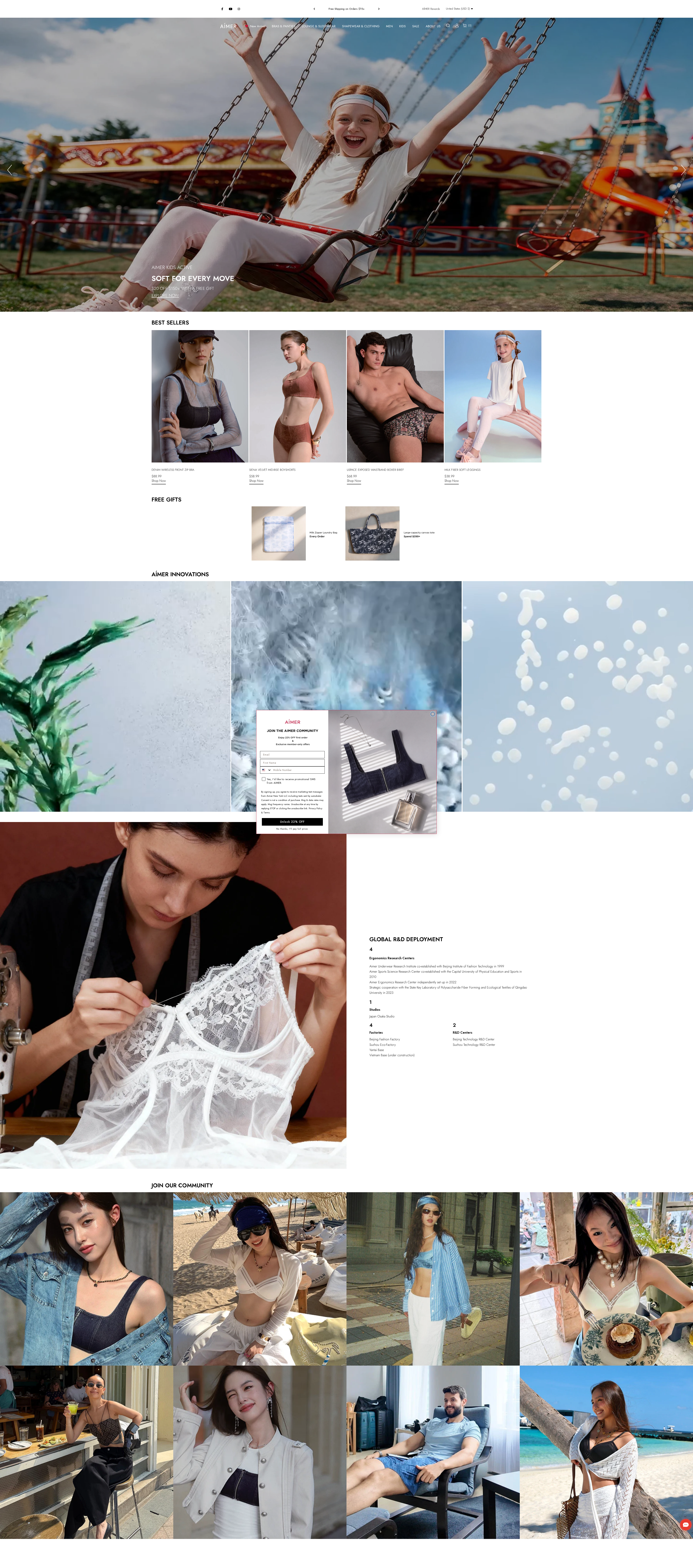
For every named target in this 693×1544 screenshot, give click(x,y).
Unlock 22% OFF (292, 822)
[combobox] (265, 770)
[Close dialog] (433, 714)
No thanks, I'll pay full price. (292, 828)
